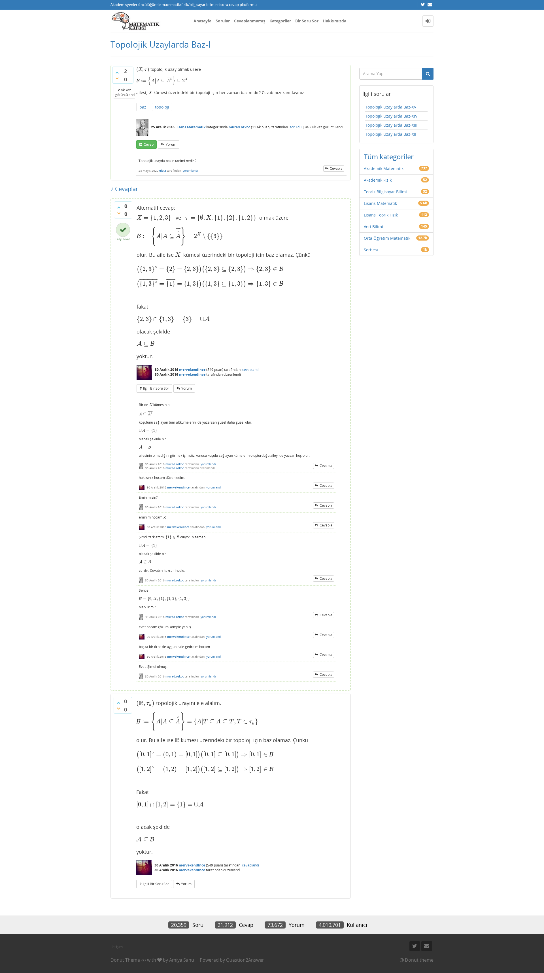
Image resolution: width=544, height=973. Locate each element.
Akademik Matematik (383, 168)
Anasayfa (202, 21)
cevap (149, 144)
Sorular (223, 21)
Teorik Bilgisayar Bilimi (385, 191)
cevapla (336, 168)
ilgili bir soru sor (156, 388)
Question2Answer (245, 960)
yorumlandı (190, 171)
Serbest (371, 249)
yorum (171, 144)
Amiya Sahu (181, 960)
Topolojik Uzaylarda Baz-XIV (391, 116)
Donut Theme (125, 960)
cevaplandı (250, 369)
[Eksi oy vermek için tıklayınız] (117, 78)
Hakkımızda (334, 21)
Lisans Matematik (190, 127)
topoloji (162, 107)
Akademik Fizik (378, 180)
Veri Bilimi (373, 226)
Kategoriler (280, 21)
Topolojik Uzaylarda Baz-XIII (391, 125)
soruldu (295, 127)
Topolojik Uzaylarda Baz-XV (390, 107)
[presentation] (142, 69)
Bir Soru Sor (306, 21)
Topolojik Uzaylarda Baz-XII (390, 134)
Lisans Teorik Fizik (381, 215)
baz (142, 107)
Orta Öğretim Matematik (387, 238)
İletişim (116, 946)
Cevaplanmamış (249, 21)
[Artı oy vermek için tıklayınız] (117, 73)
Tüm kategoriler (389, 156)
